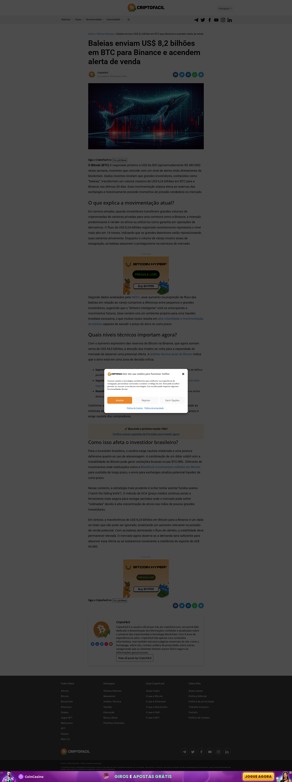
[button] (183, 373)
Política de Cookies (135, 408)
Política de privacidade (154, 408)
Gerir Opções (172, 400)
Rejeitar (146, 400)
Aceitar (120, 400)
